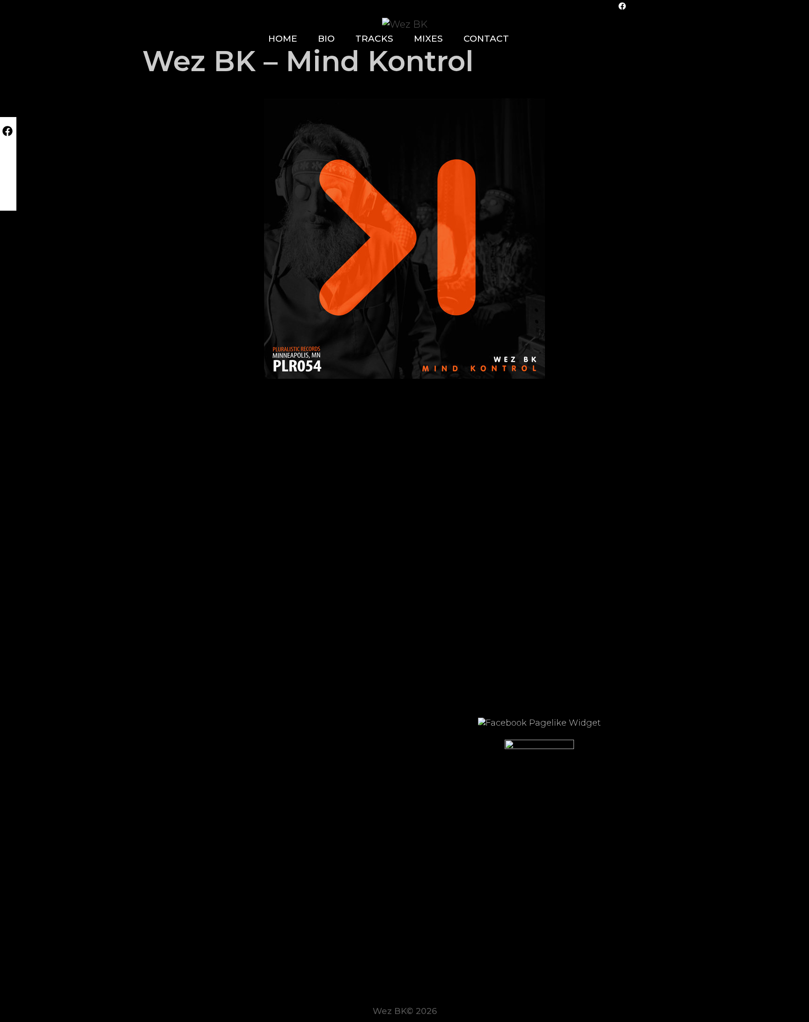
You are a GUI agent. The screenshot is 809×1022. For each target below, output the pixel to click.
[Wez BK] (404, 23)
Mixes (428, 39)
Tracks (374, 39)
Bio (326, 39)
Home (282, 39)
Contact (486, 39)
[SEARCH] (535, 39)
